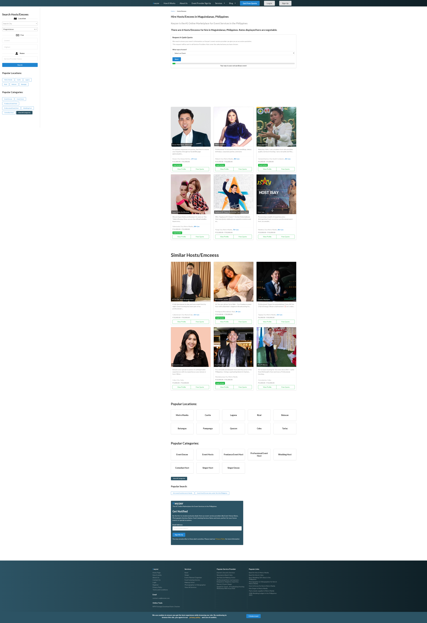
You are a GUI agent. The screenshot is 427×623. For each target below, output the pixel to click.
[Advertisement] (233, 86)
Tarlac (285, 428)
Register (156, 585)
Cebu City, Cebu (178, 380)
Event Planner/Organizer (193, 577)
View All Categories (24, 112)
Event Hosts (20, 99)
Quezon (233, 428)
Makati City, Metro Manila (224, 159)
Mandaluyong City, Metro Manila (226, 377)
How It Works (169, 3)
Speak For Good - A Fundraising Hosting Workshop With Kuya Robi (230, 587)
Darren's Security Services (226, 573)
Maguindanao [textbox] (19, 29)
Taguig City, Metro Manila (267, 315)
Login (154, 582)
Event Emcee (8, 99)
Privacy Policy (220, 539)
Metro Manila (8, 80)
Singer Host (207, 468)
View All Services (190, 587)
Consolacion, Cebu (264, 380)
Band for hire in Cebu (256, 575)
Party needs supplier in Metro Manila (261, 591)
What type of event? (179, 49)
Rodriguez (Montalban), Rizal (225, 312)
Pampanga (208, 428)
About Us (183, 3)
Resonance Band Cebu (225, 575)
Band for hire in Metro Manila (259, 573)
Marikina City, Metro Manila (267, 230)
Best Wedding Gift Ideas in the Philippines (260, 578)
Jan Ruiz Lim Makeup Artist (226, 577)
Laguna (27, 80)
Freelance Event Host (10, 103)
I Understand (253, 616)
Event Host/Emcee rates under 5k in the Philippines (212, 493)
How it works (157, 575)
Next (177, 59)
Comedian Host (9, 112)
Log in (269, 3)
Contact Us (157, 580)
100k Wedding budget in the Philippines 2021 (263, 594)
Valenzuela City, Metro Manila (182, 226)
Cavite (19, 80)
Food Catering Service (192, 580)
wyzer (156, 3)
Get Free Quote (250, 3)
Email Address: (177, 525)
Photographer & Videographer (195, 585)
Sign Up (285, 3)
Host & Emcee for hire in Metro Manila (262, 586)
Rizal (5, 84)
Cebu (259, 428)
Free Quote (200, 169)
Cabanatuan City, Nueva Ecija (182, 315)
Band (186, 573)
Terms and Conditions (160, 590)
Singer (187, 575)
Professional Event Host (11, 108)
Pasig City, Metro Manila (223, 230)
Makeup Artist (190, 582)
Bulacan (14, 84)
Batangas (24, 84)
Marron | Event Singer (224, 584)
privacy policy (194, 617)
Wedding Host (27, 108)
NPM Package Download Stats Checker (166, 606)
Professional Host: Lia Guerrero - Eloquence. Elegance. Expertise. (228, 581)
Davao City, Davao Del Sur (181, 159)
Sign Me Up (179, 535)
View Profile (181, 169)
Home (173, 11)
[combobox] (20, 23)
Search (19, 65)
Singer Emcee (234, 468)
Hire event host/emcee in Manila (182, 493)
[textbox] (20, 23)
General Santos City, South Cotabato (271, 159)
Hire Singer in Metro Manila (258, 588)
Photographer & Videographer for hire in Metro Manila (263, 582)
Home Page (157, 573)
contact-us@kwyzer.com (161, 598)
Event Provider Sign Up (201, 3)
